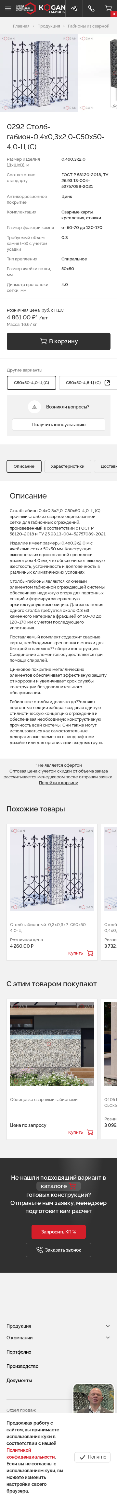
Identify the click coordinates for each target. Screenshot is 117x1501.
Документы (19, 1380)
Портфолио (18, 1352)
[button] (59, 1232)
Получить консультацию (58, 424)
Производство (22, 1366)
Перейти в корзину (58, 782)
